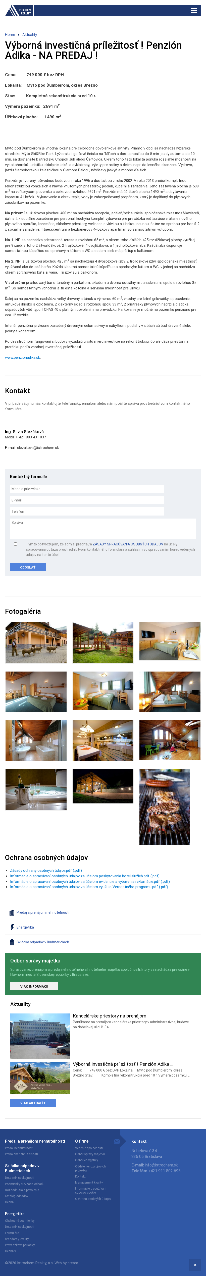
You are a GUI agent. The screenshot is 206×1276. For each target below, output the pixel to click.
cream (73, 1263)
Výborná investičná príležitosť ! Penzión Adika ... (123, 1064)
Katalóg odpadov (16, 1196)
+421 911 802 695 (164, 1170)
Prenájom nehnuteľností (21, 1154)
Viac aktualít (33, 1103)
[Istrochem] (103, 10)
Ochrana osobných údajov (93, 1199)
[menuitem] (103, 912)
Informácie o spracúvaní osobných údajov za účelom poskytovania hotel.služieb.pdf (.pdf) (85, 876)
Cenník (9, 1202)
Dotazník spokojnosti (19, 1178)
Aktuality (29, 34)
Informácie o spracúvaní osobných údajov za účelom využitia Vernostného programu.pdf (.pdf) (89, 887)
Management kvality (89, 1182)
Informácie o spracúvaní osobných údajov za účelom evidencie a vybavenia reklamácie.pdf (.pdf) (90, 881)
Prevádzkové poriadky (20, 1245)
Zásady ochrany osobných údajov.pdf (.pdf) (46, 870)
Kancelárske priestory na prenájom (109, 1016)
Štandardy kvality (17, 1239)
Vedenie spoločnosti (89, 1148)
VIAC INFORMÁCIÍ (34, 986)
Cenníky (10, 1251)
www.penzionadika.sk (22, 357)
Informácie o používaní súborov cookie (90, 1190)
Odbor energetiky (86, 1160)
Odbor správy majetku (90, 1154)
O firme (81, 1141)
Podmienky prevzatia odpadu (24, 1184)
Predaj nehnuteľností (19, 1148)
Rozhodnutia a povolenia (22, 1190)
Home (10, 34)
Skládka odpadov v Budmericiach (22, 1168)
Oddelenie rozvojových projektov (90, 1168)
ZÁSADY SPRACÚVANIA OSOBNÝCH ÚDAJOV (128, 544)
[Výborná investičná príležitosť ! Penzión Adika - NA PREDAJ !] (40, 1077)
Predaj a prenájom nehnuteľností (35, 1141)
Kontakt (80, 1176)
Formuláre (12, 1233)
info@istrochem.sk (161, 1165)
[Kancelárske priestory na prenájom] (40, 1035)
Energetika (15, 1213)
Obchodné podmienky (19, 1220)
